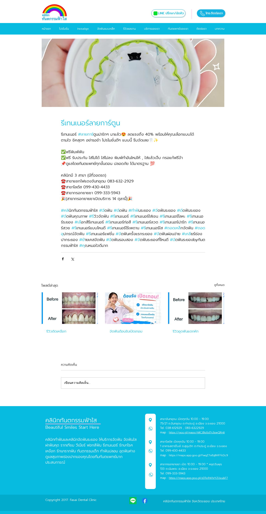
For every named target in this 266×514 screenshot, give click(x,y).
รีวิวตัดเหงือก (56, 331)
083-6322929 (194, 428)
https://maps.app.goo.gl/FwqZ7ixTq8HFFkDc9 (198, 455)
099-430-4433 (176, 450)
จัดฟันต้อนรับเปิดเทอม (126, 331)
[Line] (133, 500)
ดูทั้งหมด (219, 285)
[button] (211, 13)
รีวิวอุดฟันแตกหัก (185, 331)
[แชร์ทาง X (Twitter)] (72, 259)
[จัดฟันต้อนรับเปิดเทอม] (133, 308)
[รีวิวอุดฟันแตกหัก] (196, 308)
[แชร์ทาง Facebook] (63, 259)
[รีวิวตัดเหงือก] (70, 308)
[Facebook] (144, 500)
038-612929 (174, 428)
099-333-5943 (175, 473)
